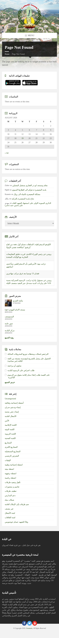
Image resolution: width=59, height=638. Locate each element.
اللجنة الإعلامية (11, 425)
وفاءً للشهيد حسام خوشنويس (16, 522)
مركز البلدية (10, 330)
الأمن (7, 421)
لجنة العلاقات (10, 517)
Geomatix (29, 628)
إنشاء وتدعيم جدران (13, 407)
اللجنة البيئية (9, 429)
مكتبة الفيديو (18, 301)
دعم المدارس (10, 495)
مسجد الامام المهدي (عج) (15, 310)
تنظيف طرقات (10, 491)
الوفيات (8, 460)
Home (7, 54)
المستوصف (9, 317)
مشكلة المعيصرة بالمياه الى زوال (27, 194)
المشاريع (8, 443)
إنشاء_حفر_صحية (12, 412)
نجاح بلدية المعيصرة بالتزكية (23, 199)
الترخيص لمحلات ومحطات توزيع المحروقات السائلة (28, 354)
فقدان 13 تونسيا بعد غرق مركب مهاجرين (22, 272)
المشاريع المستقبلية (12, 451)
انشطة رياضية (10, 478)
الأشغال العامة (10, 416)
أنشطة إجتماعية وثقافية (14, 403)
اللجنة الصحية (10, 438)
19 (22, 138)
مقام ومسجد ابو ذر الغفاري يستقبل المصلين (30, 185)
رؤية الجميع (9, 338)
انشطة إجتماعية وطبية (14, 465)
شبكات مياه (9, 500)
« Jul (7, 153)
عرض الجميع (10, 382)
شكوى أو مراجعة (14, 366)
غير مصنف (9, 509)
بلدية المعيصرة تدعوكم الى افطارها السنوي (29, 190)
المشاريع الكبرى (11, 447)
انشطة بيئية (9, 469)
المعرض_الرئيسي (12, 456)
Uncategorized (10, 399)
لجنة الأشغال (10, 513)
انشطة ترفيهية (10, 473)
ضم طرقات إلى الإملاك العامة (17, 504)
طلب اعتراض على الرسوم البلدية (21, 370)
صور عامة (9, 324)
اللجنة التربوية (10, 434)
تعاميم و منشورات (12, 487)
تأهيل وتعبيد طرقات (12, 482)
